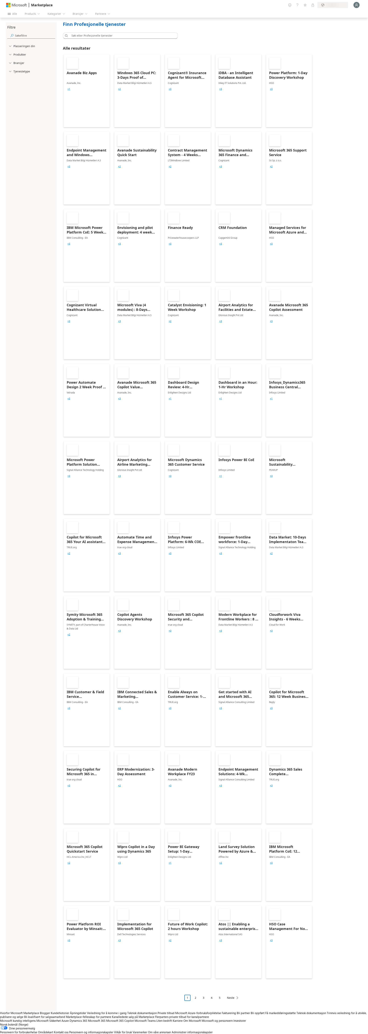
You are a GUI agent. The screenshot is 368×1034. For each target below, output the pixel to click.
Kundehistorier (60, 1013)
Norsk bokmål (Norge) (14, 1024)
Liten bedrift (164, 1021)
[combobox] (121, 35)
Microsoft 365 (96, 1021)
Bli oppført (257, 1013)
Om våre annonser (159, 1032)
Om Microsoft (192, 1021)
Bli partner (243, 1013)
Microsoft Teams (145, 1021)
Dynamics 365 (78, 1021)
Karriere (178, 1021)
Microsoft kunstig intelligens (18, 1021)
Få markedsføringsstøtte (280, 1013)
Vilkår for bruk (123, 1032)
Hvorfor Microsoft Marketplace (19, 1013)
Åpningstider (78, 1013)
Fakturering (229, 1013)
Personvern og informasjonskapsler (91, 1032)
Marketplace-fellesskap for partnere (88, 1017)
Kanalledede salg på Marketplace (133, 1017)
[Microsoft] (16, 5)
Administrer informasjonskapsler (192, 1032)
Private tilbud (166, 1013)
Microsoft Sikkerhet (48, 1021)
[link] (87, 90)
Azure (65, 1021)
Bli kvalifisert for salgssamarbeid (44, 1017)
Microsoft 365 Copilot (120, 1021)
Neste (230, 998)
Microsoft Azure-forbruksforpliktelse (198, 1013)
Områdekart (45, 1032)
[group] (69, 89)
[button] (65, 35)
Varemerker (140, 1032)
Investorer (239, 1021)
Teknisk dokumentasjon (142, 1013)
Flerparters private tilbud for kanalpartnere (182, 1017)
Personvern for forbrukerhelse (18, 1032)
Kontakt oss (61, 1032)
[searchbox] (35, 35)
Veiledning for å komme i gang (107, 1013)
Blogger (45, 1013)
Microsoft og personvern (217, 1021)
